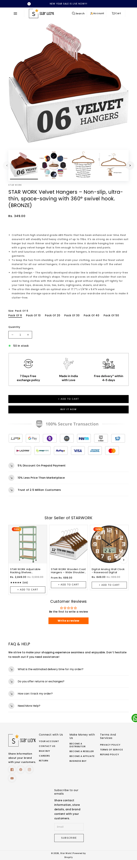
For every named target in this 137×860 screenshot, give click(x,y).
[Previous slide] (29, 4)
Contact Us (47, 746)
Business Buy (78, 761)
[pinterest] (20, 769)
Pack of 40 (91, 315)
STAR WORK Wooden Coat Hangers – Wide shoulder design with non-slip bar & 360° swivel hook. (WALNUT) (68, 571)
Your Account (49, 741)
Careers (44, 756)
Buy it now (68, 409)
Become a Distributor (78, 745)
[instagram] (29, 769)
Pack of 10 (33, 315)
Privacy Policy (110, 745)
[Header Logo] (49, 13)
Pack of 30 (72, 315)
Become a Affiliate (82, 756)
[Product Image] (68, 83)
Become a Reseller (82, 751)
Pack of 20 (52, 315)
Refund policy (109, 754)
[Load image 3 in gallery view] (83, 165)
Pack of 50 (111, 315)
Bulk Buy (44, 751)
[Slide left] (7, 165)
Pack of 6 (15, 315)
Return (43, 760)
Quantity (14, 327)
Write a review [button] (68, 621)
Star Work (66, 853)
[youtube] (12, 778)
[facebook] (12, 769)
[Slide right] (130, 165)
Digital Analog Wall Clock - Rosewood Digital (108, 571)
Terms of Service (111, 749)
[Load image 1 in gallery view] (24, 165)
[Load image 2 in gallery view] (53, 165)
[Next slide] (123, 560)
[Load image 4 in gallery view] (113, 165)
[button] (16, 13)
